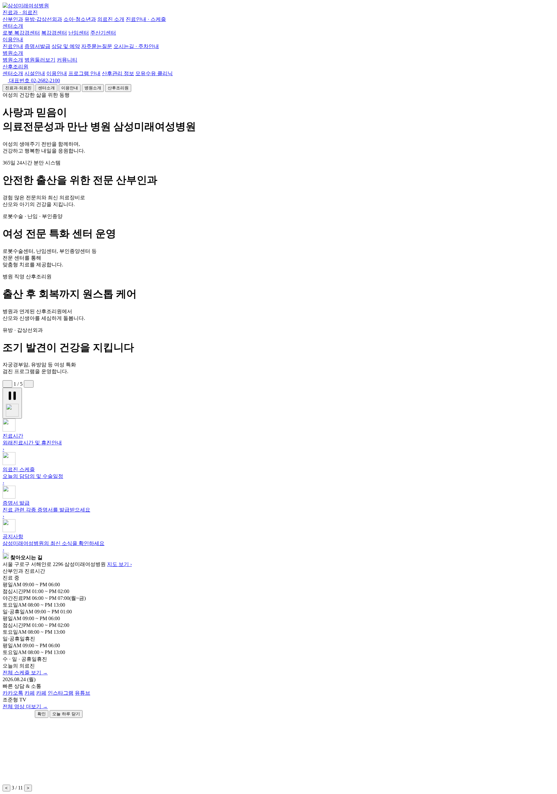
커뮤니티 (67, 60)
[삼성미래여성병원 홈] (26, 5)
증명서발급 (37, 46)
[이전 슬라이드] (7, 384)
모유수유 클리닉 (154, 73)
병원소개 (13, 53)
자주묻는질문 (96, 46)
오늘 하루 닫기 (66, 713)
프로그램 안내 (84, 73)
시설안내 (34, 73)
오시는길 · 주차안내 (136, 46)
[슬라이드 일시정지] (12, 403)
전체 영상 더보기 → (25, 706)
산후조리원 (15, 66)
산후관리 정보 (118, 73)
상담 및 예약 (66, 46)
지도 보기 (119, 564)
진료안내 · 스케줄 (146, 19)
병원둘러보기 (39, 60)
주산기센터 (103, 32)
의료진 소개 (110, 19)
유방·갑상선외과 (43, 19)
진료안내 (13, 46)
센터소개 (13, 26)
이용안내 (13, 39)
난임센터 (78, 32)
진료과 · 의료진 (20, 12)
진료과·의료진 (18, 87)
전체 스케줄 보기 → (25, 672)
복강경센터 (54, 32)
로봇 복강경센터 (21, 32)
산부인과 (13, 19)
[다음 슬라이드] (29, 384)
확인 (41, 713)
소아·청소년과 (80, 19)
